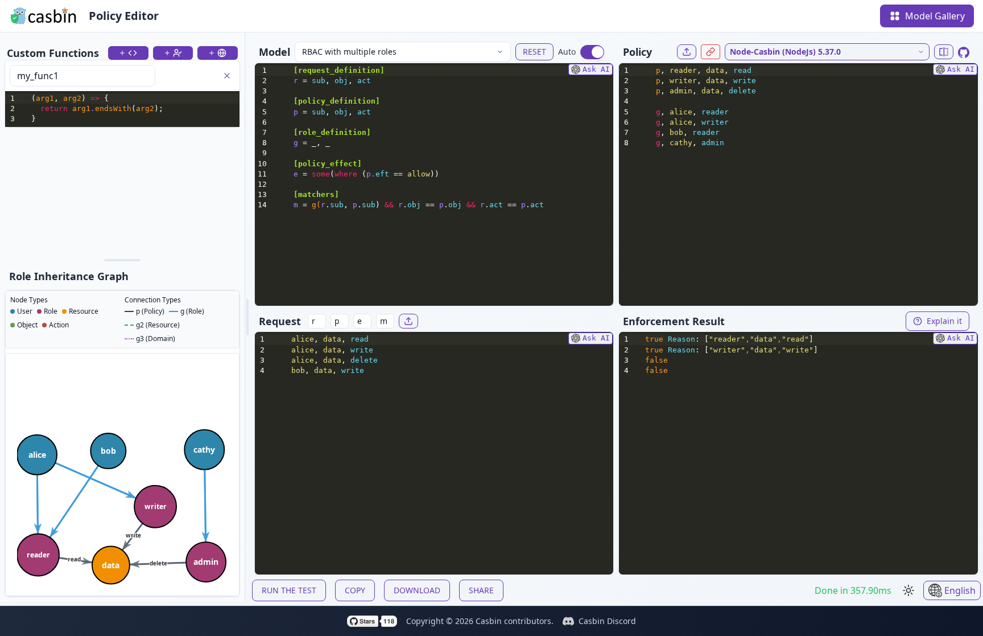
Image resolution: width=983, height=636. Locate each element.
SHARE (481, 590)
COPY (355, 590)
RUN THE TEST (289, 590)
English (960, 590)
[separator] (122, 260)
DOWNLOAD (417, 590)
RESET (534, 51)
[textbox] (133, 109)
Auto (567, 51)
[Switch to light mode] (908, 590)
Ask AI (596, 69)
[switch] (592, 52)
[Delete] (227, 76)
